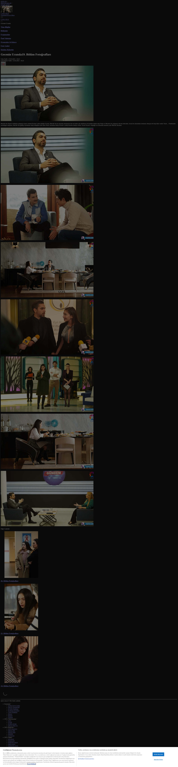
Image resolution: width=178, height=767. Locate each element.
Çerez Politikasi (31, 764)
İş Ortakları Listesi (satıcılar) (86, 759)
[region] (89, 757)
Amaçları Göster (158, 759)
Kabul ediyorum (158, 754)
